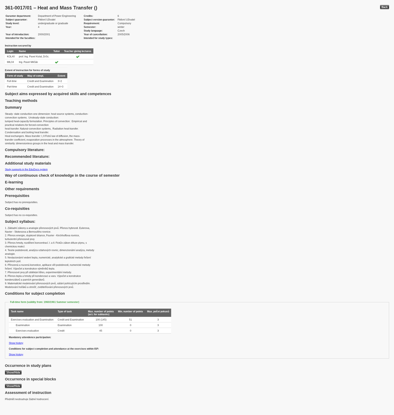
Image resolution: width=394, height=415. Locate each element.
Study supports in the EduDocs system (26, 169)
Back (384, 7)
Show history (16, 343)
